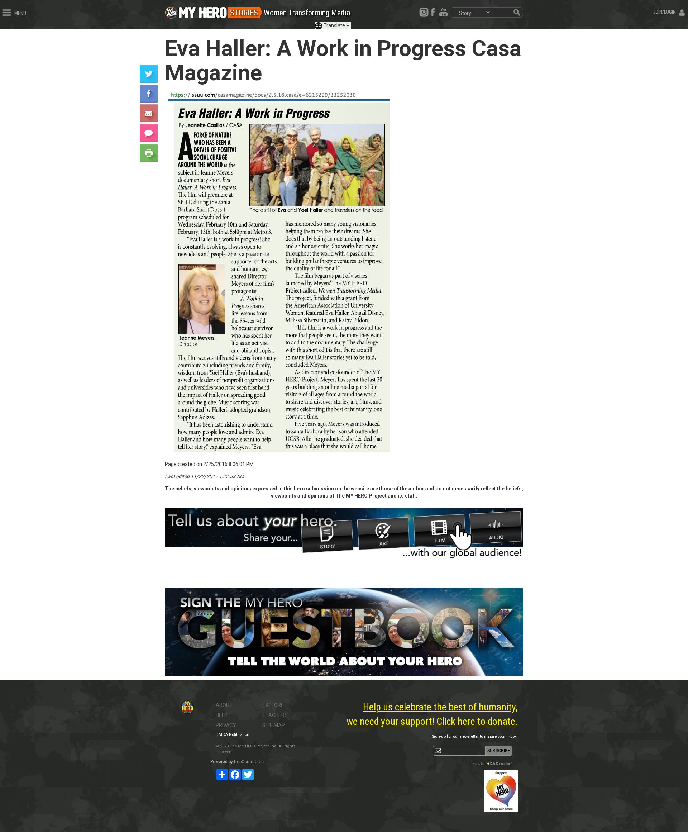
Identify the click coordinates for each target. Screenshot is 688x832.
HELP (222, 715)
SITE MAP (273, 725)
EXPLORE (273, 705)
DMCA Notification (232, 734)
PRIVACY (226, 725)
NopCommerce (249, 761)
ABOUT (224, 705)
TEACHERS (275, 715)
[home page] (203, 11)
